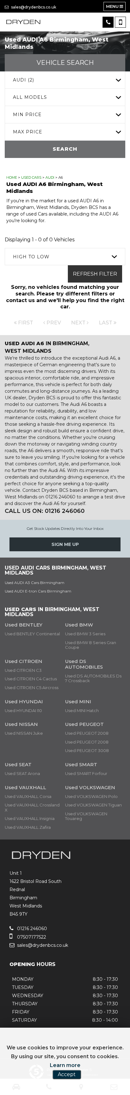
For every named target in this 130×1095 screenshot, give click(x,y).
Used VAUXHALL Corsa (28, 796)
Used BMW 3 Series (85, 633)
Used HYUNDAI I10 (23, 710)
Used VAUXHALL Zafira (28, 827)
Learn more (65, 1065)
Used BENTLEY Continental (32, 633)
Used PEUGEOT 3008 (87, 750)
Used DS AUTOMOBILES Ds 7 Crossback (93, 678)
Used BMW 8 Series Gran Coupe (90, 645)
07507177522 (31, 937)
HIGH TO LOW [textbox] (31, 257)
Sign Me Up (65, 544)
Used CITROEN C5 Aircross (31, 687)
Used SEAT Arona (22, 773)
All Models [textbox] (30, 97)
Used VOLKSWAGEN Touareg (86, 816)
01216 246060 (31, 928)
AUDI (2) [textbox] (23, 80)
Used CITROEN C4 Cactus (31, 678)
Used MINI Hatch (82, 710)
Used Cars (31, 177)
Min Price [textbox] (27, 114)
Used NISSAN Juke (24, 733)
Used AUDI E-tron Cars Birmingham (38, 591)
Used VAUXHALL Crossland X (32, 807)
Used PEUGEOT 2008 (87, 733)
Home (11, 177)
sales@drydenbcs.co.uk (33, 7)
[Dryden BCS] (24, 22)
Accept (67, 1074)
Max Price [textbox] (27, 132)
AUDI (49, 177)
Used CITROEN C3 (23, 670)
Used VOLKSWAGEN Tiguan (93, 804)
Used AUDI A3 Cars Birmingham (34, 582)
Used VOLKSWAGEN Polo (91, 796)
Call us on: (45, 511)
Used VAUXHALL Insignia (30, 818)
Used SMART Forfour (86, 773)
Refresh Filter (95, 274)
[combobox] (65, 80)
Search (65, 149)
